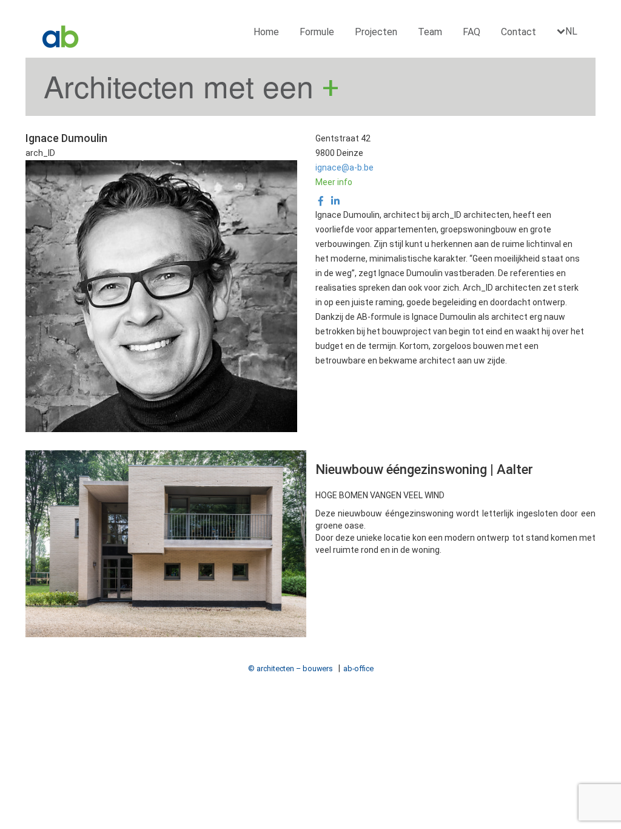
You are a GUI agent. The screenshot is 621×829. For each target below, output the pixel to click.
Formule (317, 32)
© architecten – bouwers (290, 668)
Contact (518, 32)
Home (266, 32)
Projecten (376, 32)
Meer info (333, 182)
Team (430, 32)
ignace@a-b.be (344, 167)
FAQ (471, 32)
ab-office (358, 668)
